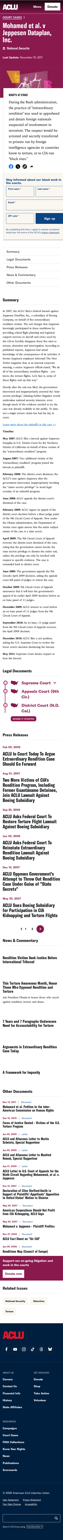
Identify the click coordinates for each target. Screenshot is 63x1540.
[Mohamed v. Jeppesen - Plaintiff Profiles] (31, 1224)
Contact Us (10, 1386)
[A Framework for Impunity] (31, 1072)
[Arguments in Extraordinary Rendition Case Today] (31, 1049)
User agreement (11, 1499)
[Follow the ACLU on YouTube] (15, 1349)
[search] (56, 1518)
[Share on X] (18, 167)
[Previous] (20, 929)
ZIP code (12, 216)
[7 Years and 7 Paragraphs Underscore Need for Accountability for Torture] (31, 1023)
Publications (11, 1463)
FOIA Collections (13, 1442)
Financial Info (11, 1393)
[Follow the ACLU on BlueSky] (50, 1349)
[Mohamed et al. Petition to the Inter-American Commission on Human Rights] (31, 1106)
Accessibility (31, 1504)
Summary (13, 251)
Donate (52, 6)
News (6, 1455)
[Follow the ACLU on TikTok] (32, 1349)
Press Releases (17, 267)
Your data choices (12, 1504)
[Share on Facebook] (11, 167)
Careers (8, 1379)
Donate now (13, 1273)
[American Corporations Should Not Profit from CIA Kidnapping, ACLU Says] (31, 1209)
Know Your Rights (14, 1449)
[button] (25, 167)
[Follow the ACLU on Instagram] (24, 1349)
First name (13, 189)
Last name (43, 189)
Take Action (41, 1393)
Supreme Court (36, 682)
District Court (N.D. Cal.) (40, 708)
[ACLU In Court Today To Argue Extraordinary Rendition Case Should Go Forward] (31, 754)
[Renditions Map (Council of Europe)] (31, 1249)
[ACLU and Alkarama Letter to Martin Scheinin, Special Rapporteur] (31, 1138)
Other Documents (19, 282)
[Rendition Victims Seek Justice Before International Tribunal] (31, 960)
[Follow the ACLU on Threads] (41, 1349)
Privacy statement (32, 1499)
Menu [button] (37, 6)
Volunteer (40, 1400)
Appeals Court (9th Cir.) (40, 694)
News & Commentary (21, 275)
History (7, 1400)
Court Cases (12, 17)
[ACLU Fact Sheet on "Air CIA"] (31, 1236)
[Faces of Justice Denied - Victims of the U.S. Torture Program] (31, 1122)
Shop (37, 1386)
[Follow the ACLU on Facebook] (6, 1349)
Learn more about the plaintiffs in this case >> (29, 424)
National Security (18, 48)
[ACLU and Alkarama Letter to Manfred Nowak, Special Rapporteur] (31, 1154)
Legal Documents (19, 259)
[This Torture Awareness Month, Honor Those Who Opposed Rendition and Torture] (31, 991)
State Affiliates (12, 1407)
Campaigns (10, 1428)
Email (11, 202)
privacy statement (50, 232)
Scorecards (10, 1469)
